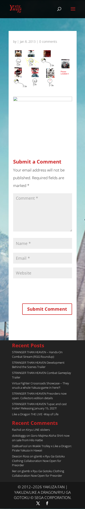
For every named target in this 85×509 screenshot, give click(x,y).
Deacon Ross (20, 456)
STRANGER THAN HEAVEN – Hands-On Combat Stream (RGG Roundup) (37, 354)
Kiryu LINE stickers (38, 430)
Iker (14, 471)
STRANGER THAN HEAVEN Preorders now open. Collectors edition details (39, 395)
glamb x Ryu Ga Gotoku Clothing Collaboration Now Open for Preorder (38, 460)
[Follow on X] (38, 503)
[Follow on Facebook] (47, 503)
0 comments (48, 41)
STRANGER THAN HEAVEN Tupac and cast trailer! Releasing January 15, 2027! (39, 406)
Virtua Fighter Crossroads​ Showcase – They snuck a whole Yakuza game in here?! (40, 385)
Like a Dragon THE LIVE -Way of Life (35, 414)
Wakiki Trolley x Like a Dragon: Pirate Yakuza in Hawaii (42, 448)
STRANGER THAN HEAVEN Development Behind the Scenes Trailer (38, 364)
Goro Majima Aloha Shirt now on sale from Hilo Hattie (40, 437)
